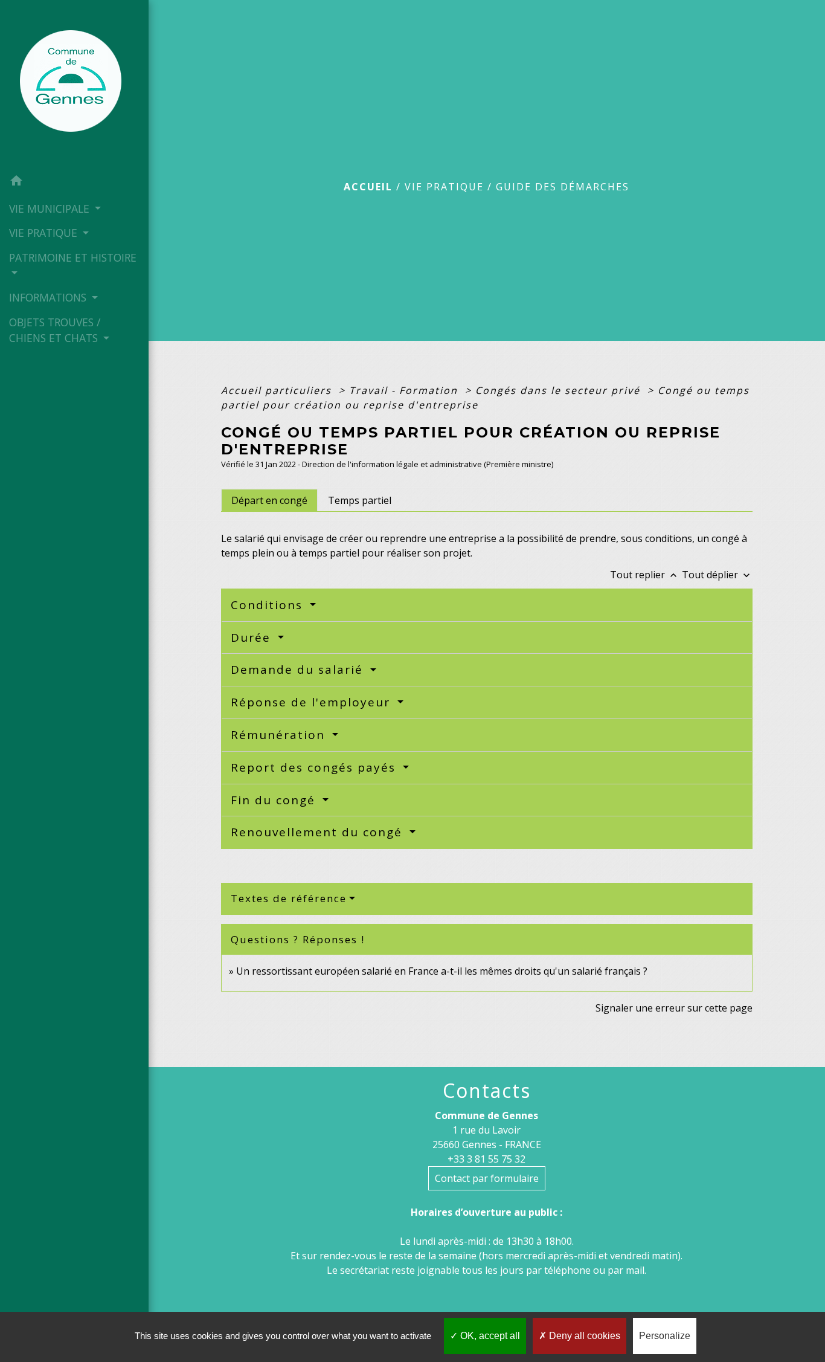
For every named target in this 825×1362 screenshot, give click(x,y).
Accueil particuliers (278, 390)
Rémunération (280, 735)
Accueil (368, 186)
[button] (74, 182)
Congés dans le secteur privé (559, 390)
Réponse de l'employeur (312, 702)
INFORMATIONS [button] (49, 297)
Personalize (664, 1336)
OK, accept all (489, 1336)
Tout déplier (717, 574)
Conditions (269, 605)
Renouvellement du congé (318, 832)
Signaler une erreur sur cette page (674, 1008)
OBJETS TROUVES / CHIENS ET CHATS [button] (55, 330)
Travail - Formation (405, 390)
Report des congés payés (315, 767)
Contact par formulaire (487, 1178)
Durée (253, 637)
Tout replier (644, 574)
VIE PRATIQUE (444, 186)
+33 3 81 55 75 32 (486, 1159)
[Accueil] (74, 84)
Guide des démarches (562, 186)
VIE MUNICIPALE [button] (50, 208)
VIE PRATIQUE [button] (44, 232)
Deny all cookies (583, 1336)
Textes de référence (289, 898)
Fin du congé (275, 800)
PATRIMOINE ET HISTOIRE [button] (72, 257)
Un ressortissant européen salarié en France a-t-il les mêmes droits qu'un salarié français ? (441, 971)
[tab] (269, 500)
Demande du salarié (299, 669)
